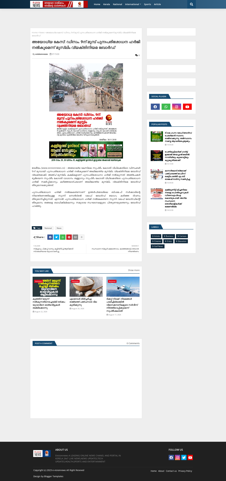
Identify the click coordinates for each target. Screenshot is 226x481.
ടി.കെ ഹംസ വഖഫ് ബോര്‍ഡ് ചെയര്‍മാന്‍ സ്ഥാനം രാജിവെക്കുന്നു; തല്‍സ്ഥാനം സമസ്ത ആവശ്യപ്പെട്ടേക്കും (178, 137)
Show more (134, 270)
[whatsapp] (166, 106)
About (161, 470)
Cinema (157, 241)
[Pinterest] (69, 237)
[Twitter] (56, 237)
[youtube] (187, 106)
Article (157, 4)
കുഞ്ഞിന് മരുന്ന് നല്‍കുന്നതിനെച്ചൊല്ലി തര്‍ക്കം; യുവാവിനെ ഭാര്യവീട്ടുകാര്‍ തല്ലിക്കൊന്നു (49, 303)
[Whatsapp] (62, 237)
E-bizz (169, 241)
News (41, 32)
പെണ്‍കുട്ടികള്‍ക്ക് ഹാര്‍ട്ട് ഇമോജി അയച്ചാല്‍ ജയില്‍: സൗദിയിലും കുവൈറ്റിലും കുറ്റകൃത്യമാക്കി (177, 156)
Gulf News (158, 246)
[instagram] (176, 106)
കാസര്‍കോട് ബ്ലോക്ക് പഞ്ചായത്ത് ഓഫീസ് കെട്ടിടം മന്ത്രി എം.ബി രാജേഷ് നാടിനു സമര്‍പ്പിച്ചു (177, 174)
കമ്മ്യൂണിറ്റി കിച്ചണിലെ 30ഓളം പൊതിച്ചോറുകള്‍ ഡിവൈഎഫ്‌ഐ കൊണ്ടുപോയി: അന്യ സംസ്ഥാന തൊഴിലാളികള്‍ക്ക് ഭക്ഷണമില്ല (176, 198)
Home (97, 4)
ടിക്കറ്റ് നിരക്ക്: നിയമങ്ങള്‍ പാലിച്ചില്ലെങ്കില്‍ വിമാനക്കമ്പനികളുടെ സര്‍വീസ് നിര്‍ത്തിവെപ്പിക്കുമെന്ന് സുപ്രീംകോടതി (122, 304)
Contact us (171, 470)
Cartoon (182, 236)
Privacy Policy (185, 470)
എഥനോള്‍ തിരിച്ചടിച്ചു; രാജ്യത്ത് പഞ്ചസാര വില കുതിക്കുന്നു (83, 301)
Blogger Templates (53, 476)
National (117, 4)
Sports (147, 4)
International (132, 4)
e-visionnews (59, 470)
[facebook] (155, 106)
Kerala (106, 4)
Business (169, 236)
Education (182, 241)
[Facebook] (50, 237)
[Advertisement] (103, 18)
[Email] (75, 237)
